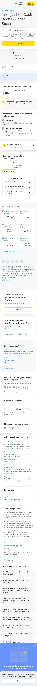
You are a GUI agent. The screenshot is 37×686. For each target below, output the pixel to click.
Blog (5, 366)
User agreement (9, 557)
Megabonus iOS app (11, 329)
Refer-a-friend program (11, 392)
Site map (7, 548)
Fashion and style (8, 10)
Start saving (18, 43)
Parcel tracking (9, 452)
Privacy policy (8, 560)
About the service (10, 540)
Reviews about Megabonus (13, 546)
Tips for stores (8, 497)
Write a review (9, 171)
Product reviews (10, 459)
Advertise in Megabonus (12, 500)
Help (5, 357)
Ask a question (20, 350)
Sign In (30, 4)
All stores (7, 363)
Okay (18, 681)
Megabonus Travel (10, 477)
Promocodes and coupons (13, 444)
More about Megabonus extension (16, 303)
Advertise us (8, 494)
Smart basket (8, 467)
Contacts (7, 543)
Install (18, 309)
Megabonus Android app (12, 326)
